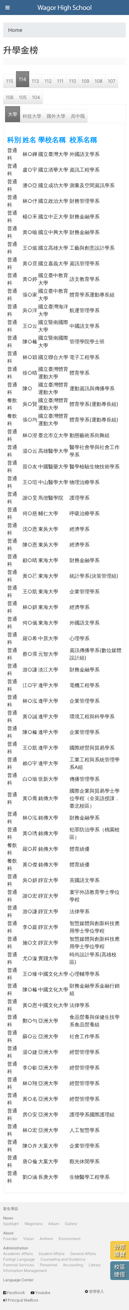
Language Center (18, 1280)
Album (53, 1223)
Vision (28, 1238)
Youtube (42, 1292)
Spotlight (11, 1223)
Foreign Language (19, 1259)
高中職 (78, 116)
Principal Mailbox (23, 1300)
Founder (10, 1238)
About (8, 1233)
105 (23, 97)
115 (9, 81)
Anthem (46, 1238)
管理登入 (96, 1291)
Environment (69, 1238)
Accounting (73, 1265)
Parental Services (18, 1265)
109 (85, 81)
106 (9, 97)
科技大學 (32, 116)
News (8, 1218)
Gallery (71, 1223)
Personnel (48, 1265)
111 (60, 81)
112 (48, 81)
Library (95, 1265)
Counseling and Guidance (62, 1259)
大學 (12, 114)
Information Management (25, 1270)
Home (15, 30)
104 (36, 97)
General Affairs (83, 1253)
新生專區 (10, 1208)
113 (35, 81)
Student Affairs (51, 1253)
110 (72, 81)
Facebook (16, 1292)
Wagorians (33, 1223)
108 (98, 81)
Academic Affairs (18, 1253)
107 (112, 81)
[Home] (64, 7)
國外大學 (56, 116)
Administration (15, 1248)
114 (22, 79)
